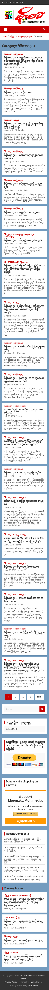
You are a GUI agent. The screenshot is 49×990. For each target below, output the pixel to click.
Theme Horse (35, 982)
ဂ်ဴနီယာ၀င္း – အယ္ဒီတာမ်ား (18, 92)
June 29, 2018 (10, 570)
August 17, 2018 (11, 384)
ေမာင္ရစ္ (23, 535)
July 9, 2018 (9, 448)
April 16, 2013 (10, 963)
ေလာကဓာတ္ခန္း (19, 406)
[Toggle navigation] (5, 29)
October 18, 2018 (11, 275)
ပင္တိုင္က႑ (6, 895)
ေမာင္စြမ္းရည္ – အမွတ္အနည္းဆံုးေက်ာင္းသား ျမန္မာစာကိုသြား (24, 859)
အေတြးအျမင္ (18, 54)
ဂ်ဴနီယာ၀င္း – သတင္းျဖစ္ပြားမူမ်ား (23, 472)
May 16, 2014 (10, 909)
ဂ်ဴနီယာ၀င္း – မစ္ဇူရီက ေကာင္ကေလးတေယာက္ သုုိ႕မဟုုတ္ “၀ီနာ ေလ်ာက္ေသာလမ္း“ (23, 60)
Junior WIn (9, 918)
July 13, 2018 (9, 416)
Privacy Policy (11, 982)
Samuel (7, 839)
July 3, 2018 (9, 545)
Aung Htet (21, 909)
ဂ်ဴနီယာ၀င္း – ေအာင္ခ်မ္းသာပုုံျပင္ (23, 940)
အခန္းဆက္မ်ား (29, 234)
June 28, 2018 (10, 605)
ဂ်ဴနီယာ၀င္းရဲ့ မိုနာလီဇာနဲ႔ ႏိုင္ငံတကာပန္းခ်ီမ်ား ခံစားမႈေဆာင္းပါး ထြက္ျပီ (24, 268)
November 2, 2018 (12, 243)
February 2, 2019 (11, 96)
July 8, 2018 (9, 476)
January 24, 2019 (11, 161)
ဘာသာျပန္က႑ (18, 234)
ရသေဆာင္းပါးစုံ (25, 895)
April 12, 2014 (10, 944)
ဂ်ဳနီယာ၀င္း (8, 54)
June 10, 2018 (10, 674)
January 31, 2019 (11, 130)
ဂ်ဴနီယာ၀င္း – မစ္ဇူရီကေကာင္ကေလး (22, 212)
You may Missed (14, 888)
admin (21, 67)
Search (42, 709)
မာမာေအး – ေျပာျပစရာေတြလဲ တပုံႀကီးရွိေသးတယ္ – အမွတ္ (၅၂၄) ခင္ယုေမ (24, 902)
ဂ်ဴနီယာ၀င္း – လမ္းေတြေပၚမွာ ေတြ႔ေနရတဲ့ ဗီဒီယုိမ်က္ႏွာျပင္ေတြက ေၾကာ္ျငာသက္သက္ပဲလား (24, 667)
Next (39, 697)
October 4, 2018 (11, 353)
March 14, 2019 (10, 67)
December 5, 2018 (12, 216)
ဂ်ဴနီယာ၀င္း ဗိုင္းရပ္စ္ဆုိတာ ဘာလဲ (21, 566)
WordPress (33, 985)
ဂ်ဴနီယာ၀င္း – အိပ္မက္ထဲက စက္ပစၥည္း (23, 240)
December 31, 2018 (12, 190)
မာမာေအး (14, 895)
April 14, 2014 (10, 928)
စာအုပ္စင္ (16, 120)
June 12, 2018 (10, 639)
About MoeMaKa (11, 262)
